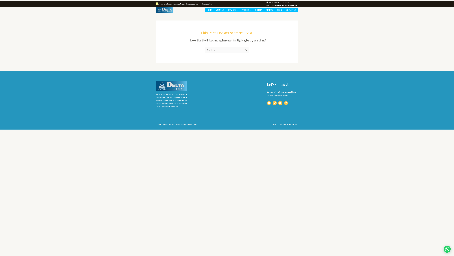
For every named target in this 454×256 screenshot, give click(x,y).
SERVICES (232, 10)
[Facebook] (269, 103)
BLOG (279, 10)
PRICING (245, 10)
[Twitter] (275, 103)
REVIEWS (269, 10)
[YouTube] (280, 103)
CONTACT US (291, 10)
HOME (209, 10)
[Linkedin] (286, 103)
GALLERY (258, 10)
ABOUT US (220, 10)
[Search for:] (227, 50)
